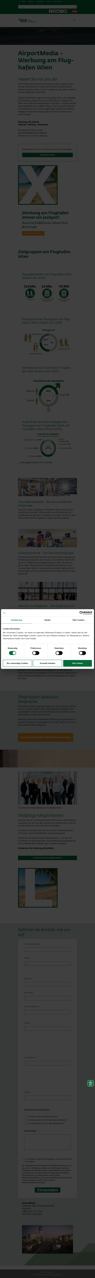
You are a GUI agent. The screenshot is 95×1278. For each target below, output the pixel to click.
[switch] (35, 653)
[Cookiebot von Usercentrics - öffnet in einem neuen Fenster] (81, 613)
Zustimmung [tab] (16, 620)
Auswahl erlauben (47, 663)
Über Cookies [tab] (78, 620)
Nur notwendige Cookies (17, 663)
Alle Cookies (77, 663)
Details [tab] (48, 620)
